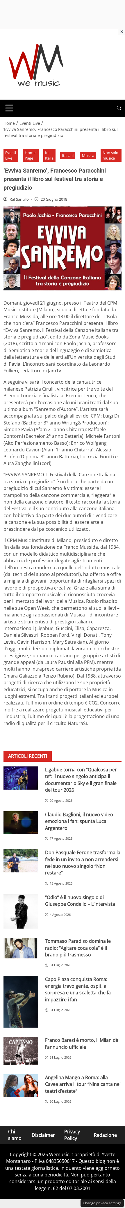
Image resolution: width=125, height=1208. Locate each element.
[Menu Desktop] (9, 108)
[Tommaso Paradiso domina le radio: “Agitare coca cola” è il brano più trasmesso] (20, 948)
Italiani (68, 155)
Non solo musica (110, 155)
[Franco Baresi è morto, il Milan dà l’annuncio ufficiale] (20, 1051)
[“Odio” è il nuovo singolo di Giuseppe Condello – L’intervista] (20, 911)
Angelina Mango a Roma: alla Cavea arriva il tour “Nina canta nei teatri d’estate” (83, 1084)
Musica (88, 155)
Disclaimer (43, 1135)
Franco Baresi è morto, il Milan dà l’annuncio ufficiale (81, 1043)
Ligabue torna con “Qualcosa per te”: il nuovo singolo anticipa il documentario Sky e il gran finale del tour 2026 (81, 779)
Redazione (105, 1135)
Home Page (30, 155)
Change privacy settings (102, 1202)
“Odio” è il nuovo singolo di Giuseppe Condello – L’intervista (80, 900)
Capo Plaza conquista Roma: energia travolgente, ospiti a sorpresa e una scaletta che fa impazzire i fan (78, 989)
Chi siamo (15, 1134)
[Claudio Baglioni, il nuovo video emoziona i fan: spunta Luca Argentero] (20, 822)
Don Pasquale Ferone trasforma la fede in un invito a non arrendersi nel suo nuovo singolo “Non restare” (82, 862)
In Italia (49, 155)
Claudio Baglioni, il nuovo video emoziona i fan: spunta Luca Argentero (79, 821)
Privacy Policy (72, 1134)
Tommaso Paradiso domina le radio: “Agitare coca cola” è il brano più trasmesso (78, 948)
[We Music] (36, 64)
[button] (119, 108)
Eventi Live (10, 155)
